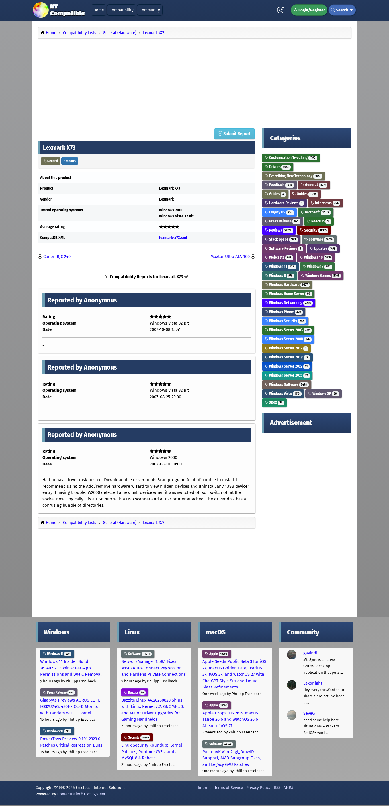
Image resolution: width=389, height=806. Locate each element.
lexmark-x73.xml (173, 237)
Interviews (326, 203)
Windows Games (321, 275)
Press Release (283, 221)
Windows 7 (318, 266)
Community (150, 10)
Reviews (279, 230)
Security (315, 230)
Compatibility (122, 10)
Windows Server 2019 (288, 357)
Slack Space (282, 239)
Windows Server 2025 (288, 375)
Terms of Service (228, 787)
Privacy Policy (258, 787)
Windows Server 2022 (288, 366)
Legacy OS (280, 212)
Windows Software (287, 384)
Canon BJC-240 (57, 256)
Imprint (204, 787)
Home (98, 10)
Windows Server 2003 (289, 330)
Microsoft (316, 212)
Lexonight (312, 683)
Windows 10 (317, 257)
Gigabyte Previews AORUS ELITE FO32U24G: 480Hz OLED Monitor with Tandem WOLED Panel (70, 707)
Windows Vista (284, 393)
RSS (277, 787)
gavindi (310, 652)
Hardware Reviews (285, 203)
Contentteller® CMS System (81, 794)
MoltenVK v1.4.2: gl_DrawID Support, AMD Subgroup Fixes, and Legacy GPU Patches (231, 758)
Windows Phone (284, 312)
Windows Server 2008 (289, 339)
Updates (324, 248)
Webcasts (279, 257)
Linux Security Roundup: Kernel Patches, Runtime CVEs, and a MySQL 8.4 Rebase (151, 751)
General (52, 161)
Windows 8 (280, 275)
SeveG (309, 713)
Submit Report (236, 133)
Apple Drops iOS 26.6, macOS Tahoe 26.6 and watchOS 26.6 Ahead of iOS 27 (230, 719)
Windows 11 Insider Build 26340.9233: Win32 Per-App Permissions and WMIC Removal (70, 668)
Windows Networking (289, 303)
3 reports (70, 161)
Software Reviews (284, 248)
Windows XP (324, 393)
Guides (276, 194)
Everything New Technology (294, 176)
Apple (217, 654)
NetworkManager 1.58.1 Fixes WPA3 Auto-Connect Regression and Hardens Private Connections (153, 668)
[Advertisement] (194, 82)
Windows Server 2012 (287, 348)
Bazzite (135, 692)
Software (320, 239)
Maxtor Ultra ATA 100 (230, 256)
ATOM (288, 787)
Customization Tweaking (291, 158)
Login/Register (311, 10)
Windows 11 (281, 266)
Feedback (280, 185)
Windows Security (286, 321)
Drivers (278, 167)
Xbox (275, 402)
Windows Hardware (288, 285)
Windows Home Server (289, 294)
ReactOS (319, 221)
